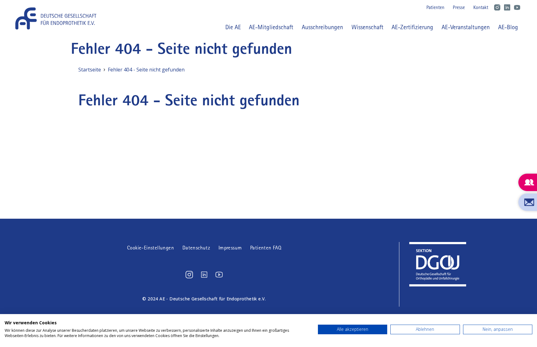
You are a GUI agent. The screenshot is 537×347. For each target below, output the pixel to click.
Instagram (497, 7)
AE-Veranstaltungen (466, 27)
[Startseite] (58, 18)
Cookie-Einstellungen (150, 247)
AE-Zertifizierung (412, 27)
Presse (459, 7)
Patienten (435, 7)
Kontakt (480, 7)
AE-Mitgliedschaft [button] (271, 27)
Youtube (517, 7)
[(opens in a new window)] (189, 274)
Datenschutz (196, 247)
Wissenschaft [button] (367, 27)
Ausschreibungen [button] (322, 27)
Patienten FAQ (265, 247)
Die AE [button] (233, 27)
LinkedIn (507, 7)
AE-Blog (508, 27)
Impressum (230, 247)
